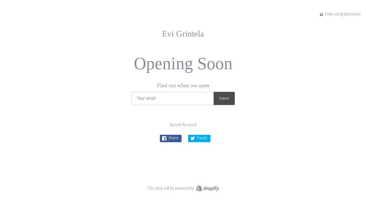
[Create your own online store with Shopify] (207, 188)
